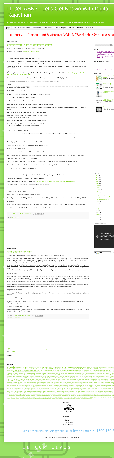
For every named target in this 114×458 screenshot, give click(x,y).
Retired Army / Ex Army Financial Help (63, 379)
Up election (40, 380)
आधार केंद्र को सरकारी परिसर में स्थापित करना (39, 395)
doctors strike (32, 383)
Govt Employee (65, 368)
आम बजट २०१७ (58, 395)
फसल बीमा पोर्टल (69, 397)
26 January (63, 371)
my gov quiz (76, 389)
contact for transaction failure (78, 382)
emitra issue (28, 367)
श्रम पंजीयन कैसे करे (55, 398)
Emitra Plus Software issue (61, 373)
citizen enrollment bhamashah (21, 382)
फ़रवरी (98, 212)
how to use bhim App (59, 388)
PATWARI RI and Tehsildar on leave (62, 377)
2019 (97, 181)
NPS (74, 368)
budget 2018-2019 (94, 368)
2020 (97, 179)
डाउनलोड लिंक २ (35, 51)
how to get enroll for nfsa (105, 386)
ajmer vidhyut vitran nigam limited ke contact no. (68, 380)
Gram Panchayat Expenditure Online (31, 374)
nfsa (97, 389)
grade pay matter (24, 386)
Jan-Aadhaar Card (36, 376)
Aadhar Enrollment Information (59, 367)
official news (35, 367)
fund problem (65, 385)
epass (42, 385)
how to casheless (68, 386)
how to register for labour (27, 388)
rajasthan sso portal (92, 392)
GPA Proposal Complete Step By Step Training (92, 373)
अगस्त (98, 194)
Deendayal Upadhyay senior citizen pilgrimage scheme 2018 (28, 373)
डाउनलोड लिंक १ (26, 51)
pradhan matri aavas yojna (88, 391)
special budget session (34, 394)
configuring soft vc (103, 367)
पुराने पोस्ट (87, 349)
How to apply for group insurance (67, 374)
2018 (97, 184)
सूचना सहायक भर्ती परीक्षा (88, 398)
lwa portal (39, 389)
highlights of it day (39, 386)
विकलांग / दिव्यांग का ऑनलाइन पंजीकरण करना (30, 371)
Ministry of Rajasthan (71, 376)
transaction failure (61, 394)
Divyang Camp (50, 373)
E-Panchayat (47, 28)
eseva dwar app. (47, 385)
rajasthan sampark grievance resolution (79, 392)
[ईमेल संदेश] (33, 213)
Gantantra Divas (106, 373)
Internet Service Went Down (26, 376)
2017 (97, 217)
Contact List (13, 373)
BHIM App (18, 368)
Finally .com (69, 373)
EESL (54, 373)
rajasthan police (41, 392)
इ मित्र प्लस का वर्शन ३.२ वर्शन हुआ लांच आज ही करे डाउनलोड (29, 45)
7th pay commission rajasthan (72, 371)
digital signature (14, 383)
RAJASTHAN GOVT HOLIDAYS (13, 379)
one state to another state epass (23, 391)
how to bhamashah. (29, 370)
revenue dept (106, 370)
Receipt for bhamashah (40, 379)
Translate (101, 254)
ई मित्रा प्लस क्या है (103, 395)
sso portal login (42, 394)
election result (111, 368)
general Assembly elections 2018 (75, 385)
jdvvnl (97, 388)
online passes (33, 391)
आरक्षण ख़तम (81, 395)
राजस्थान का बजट (106, 397)
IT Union (13, 376)
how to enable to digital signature (80, 386)
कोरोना (110, 395)
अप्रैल (98, 208)
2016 (97, 219)
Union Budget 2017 (27, 380)
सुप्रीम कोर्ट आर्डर (81, 398)
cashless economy (95, 367)
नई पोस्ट (9, 349)
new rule (94, 389)
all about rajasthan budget (83, 380)
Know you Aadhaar (44, 376)
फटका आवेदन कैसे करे (62, 397)
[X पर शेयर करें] (40, 214)
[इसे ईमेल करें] (36, 214)
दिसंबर (98, 185)
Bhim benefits (94, 371)
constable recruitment (67, 382)
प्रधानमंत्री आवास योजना (39, 397)
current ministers (101, 382)
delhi (106, 382)
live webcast (13, 389)
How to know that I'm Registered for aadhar (84, 374)
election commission (15, 317)
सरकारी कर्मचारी (61, 398)
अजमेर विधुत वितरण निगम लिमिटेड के (15, 395)
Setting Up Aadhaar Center (21, 28)
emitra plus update (100, 383)
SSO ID (92, 379)
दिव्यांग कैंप (19, 397)
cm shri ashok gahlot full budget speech (41, 382)
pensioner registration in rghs (53, 391)
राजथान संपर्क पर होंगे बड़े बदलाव (97, 397)
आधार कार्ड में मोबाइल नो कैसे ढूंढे (26, 395)
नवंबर (98, 187)
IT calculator (17, 376)
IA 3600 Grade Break (108, 374)
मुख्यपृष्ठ (8, 28)
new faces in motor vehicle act (85, 389)
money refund (49, 389)
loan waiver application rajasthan (23, 389)
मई (98, 206)
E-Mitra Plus (37, 28)
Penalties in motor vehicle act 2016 (77, 377)
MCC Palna (64, 376)
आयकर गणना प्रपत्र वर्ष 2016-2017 (72, 395)
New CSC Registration (26, 377)
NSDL (76, 368)
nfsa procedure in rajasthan (104, 389)
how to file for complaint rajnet (93, 386)
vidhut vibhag (91, 394)
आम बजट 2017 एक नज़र (51, 395)
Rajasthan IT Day (86, 368)
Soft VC (71, 28)
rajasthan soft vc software (89, 370)
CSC (109, 371)
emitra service (20, 367)
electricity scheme (72, 383)
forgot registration (54, 385)
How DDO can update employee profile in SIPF (50, 374)
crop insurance (90, 382)
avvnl (90, 380)
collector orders (59, 382)
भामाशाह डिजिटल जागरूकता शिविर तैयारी (105, 58)
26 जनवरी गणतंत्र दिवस (56, 371)
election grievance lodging (55, 383)
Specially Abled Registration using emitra (102, 379)
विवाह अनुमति (49, 398)
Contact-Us (89, 28)
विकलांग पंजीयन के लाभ (31, 398)
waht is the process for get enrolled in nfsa (103, 394)
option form (38, 391)
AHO (79, 371)
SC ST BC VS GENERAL (85, 379)
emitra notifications (80, 383)
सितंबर (98, 192)
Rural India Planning (75, 379)
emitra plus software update (18, 370)
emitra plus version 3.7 (109, 383)
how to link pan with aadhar (15, 388)
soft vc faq (27, 394)
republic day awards (107, 392)
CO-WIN (105, 371)
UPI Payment (13, 380)
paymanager (43, 391)
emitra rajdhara (38, 385)
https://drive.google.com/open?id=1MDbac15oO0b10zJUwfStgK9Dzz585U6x (55, 181)
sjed (24, 394)
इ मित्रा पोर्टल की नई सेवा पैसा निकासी (89, 395)
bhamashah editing (103, 380)
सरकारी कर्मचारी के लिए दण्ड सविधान (69, 398)
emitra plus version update (28, 385)
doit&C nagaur (38, 383)
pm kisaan (61, 391)
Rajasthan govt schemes (30, 379)
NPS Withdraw (86, 376)
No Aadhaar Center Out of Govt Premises (40, 377)
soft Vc (12, 371)
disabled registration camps (23, 383)
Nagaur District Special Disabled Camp (97, 376)
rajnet (96, 370)
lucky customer (33, 389)
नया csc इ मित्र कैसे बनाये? (26, 397)
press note (97, 391)
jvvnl (100, 388)
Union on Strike (34, 380)
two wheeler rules (68, 394)
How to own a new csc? (98, 374)
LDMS (49, 376)
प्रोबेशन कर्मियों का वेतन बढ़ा (54, 397)
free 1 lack (60, 385)
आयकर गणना (64, 395)
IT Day (71, 368)
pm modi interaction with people (74, 391)
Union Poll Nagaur (60, 28)
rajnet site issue (99, 392)
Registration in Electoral (50, 379)
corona (85, 382)
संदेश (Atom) (14, 351)
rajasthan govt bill (21, 392)
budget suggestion (11, 382)
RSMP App (22, 379)
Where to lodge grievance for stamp (50, 380)
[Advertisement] (48, 233)
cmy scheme (53, 382)
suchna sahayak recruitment (51, 394)
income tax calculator (77, 388)
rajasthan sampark (79, 370)
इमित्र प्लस (19, 371)
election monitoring (65, 383)
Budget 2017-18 (100, 371)
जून (98, 204)
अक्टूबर (98, 189)
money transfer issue (56, 389)
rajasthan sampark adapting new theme (63, 392)
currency (95, 382)
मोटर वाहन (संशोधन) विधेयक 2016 (86, 397)
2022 (97, 175)
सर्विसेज (77, 398)
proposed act (102, 391)
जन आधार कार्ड (9, 397)
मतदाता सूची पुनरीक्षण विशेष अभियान (19, 252)
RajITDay (80, 368)
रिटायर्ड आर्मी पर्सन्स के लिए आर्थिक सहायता (20, 398)
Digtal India (44, 373)
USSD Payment (19, 380)
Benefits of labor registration (26, 368)
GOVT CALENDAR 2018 (77, 373)
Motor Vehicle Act (79, 376)
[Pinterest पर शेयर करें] (43, 214)
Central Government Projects (39, 368)
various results (86, 394)
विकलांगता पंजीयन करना (39, 398)
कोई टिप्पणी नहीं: (28, 213)
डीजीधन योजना (14, 397)
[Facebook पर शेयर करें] (41, 214)
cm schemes (30, 382)
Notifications (51, 377)
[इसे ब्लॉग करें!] (38, 214)
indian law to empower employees (89, 388)
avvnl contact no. (95, 380)
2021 (97, 177)
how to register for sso (39, 370)
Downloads (80, 28)
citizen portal (71, 367)
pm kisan (65, 391)
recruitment (100, 370)
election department (46, 383)
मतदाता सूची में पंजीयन (76, 397)
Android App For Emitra (85, 371)
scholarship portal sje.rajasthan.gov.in (15, 394)
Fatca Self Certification (57, 368)
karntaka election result (106, 388)
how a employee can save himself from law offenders (54, 386)
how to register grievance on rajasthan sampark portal (43, 388)
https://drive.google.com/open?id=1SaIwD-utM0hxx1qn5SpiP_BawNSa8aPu (54, 137)
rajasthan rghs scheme (49, 392)
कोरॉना (108, 395)
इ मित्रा (15, 371)
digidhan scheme (110, 382)
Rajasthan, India (15, 217)
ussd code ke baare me (78, 394)
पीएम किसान (33, 397)
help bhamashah (31, 386)
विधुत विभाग (45, 398)
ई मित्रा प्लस (98, 395)
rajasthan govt (71, 370)
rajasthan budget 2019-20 (12, 392)
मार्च (98, 210)
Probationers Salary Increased (91, 377)
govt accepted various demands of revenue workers (93, 385)
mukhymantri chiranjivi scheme (67, 389)
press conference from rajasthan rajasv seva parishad (56, 370)
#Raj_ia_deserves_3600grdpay (45, 371)
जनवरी (98, 214)
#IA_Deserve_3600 (11, 368)
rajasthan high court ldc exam (32, 392)
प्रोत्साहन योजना (46, 397)
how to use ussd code (68, 388)
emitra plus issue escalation (90, 383)
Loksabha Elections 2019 (56, 376)
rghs (110, 370)
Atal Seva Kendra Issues (46, 367)
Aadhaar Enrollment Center (84, 367)
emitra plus (13, 215)
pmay (82, 391)
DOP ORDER (49, 368)
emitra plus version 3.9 (18, 385)
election (76, 367)
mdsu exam (43, 389)
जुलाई (98, 201)
